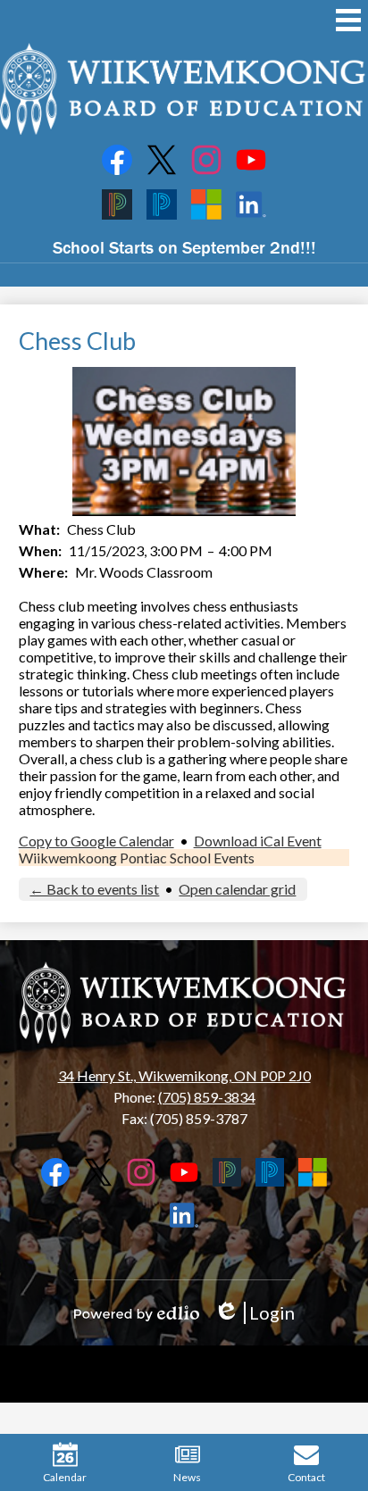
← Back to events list (94, 888)
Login (254, 1313)
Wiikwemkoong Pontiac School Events (137, 857)
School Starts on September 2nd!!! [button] (184, 247)
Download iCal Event (258, 840)
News (187, 1477)
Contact (306, 1477)
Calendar (65, 1477)
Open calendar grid (237, 888)
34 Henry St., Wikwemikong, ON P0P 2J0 (184, 1075)
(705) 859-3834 (206, 1096)
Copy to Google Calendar (96, 840)
